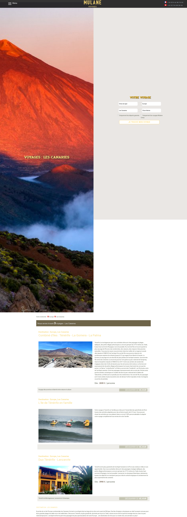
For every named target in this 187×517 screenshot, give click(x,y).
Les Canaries (60, 317)
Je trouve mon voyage (139, 122)
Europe (51, 317)
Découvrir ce (135, 390)
